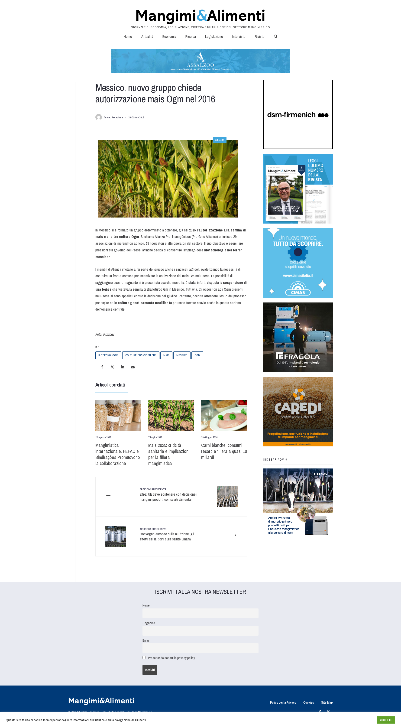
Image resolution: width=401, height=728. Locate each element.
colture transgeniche (140, 355)
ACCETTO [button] (386, 720)
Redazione (117, 117)
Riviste (260, 36)
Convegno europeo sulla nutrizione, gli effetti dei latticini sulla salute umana (167, 534)
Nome (146, 605)
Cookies (308, 702)
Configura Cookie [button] (362, 720)
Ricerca (190, 36)
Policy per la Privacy (283, 702)
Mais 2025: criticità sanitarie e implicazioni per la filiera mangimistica (168, 454)
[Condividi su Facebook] (102, 367)
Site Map (327, 702)
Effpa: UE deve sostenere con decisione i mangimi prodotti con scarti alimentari (168, 495)
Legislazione (214, 36)
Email (145, 640)
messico (182, 355)
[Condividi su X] (112, 367)
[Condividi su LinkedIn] (122, 367)
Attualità (147, 36)
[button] (275, 36)
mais (166, 355)
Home (128, 36)
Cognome (148, 623)
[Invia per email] (133, 367)
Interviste (239, 36)
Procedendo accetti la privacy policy (171, 658)
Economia (169, 36)
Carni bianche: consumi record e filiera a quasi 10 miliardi (224, 451)
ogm (197, 355)
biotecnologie (108, 355)
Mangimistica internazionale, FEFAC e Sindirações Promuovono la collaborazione (117, 454)
